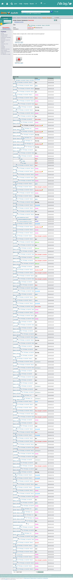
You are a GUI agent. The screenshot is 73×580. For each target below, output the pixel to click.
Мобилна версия (33, 578)
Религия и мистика (5, 49)
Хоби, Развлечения (5, 51)
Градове (3, 47)
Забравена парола (6, 28)
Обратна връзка (27, 578)
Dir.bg (2, 33)
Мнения (3, 41)
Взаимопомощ (4, 34)
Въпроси (35, 17)
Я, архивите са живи (5, 54)
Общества (3, 52)
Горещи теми (4, 36)
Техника (3, 46)
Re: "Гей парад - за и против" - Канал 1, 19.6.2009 (22, 129)
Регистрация (24, 17)
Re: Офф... (23, 161)
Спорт (2, 45)
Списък (39, 17)
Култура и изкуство (5, 40)
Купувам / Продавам (47, 17)
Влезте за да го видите (19, 42)
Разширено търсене (37, 13)
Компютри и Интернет (6, 37)
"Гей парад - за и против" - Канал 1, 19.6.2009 (24, 80)
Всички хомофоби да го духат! (23, 217)
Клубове (14, 17)
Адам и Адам (31, 20)
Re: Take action (20, 554)
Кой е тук (30, 17)
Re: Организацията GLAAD (21, 525)
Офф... (21, 159)
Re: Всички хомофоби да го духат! (24, 219)
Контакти (3, 38)
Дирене (19, 17)
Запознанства (25, 20)
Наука (2, 42)
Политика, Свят (4, 43)
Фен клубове (4, 50)
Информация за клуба (18, 22)
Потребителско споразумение (42, 578)
